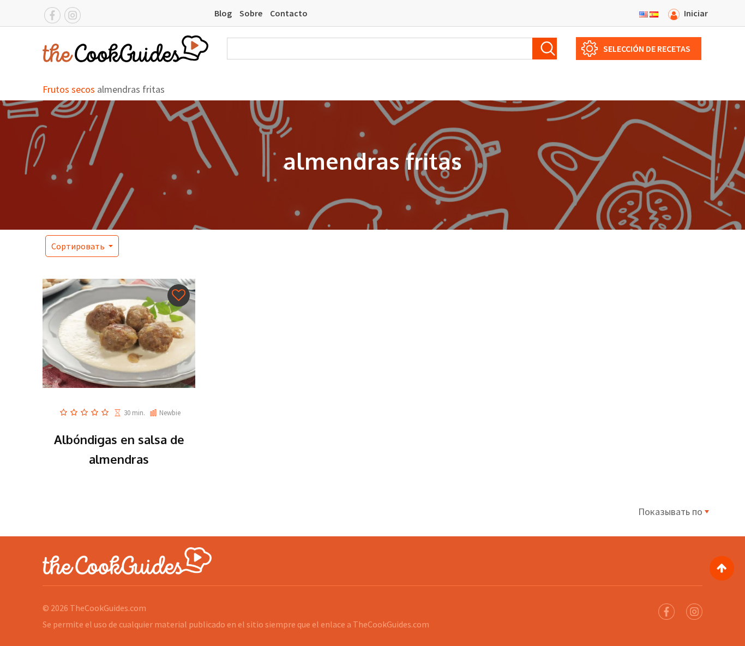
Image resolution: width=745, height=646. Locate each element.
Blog (223, 13)
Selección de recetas (646, 48)
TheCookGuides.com (108, 607)
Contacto (289, 13)
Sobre (250, 13)
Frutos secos (69, 89)
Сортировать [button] (78, 246)
